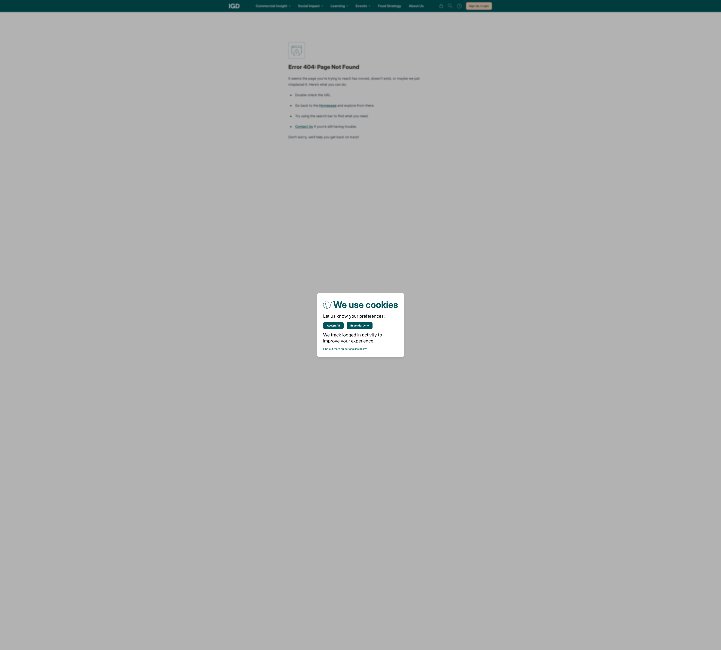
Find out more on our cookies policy (345, 348)
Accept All (333, 325)
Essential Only (359, 325)
